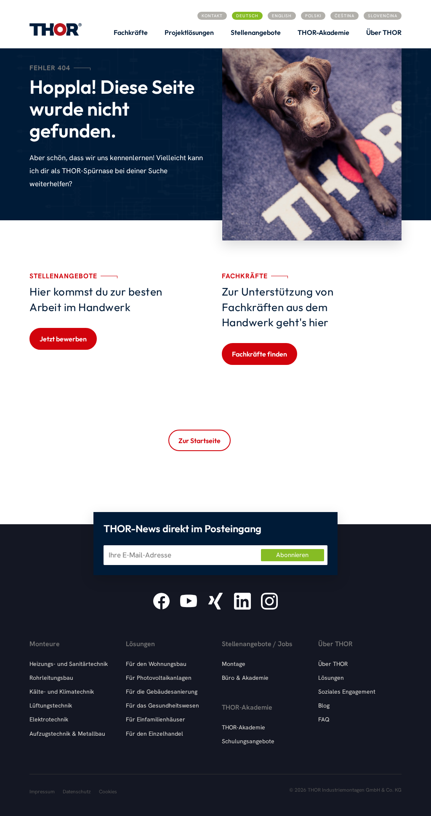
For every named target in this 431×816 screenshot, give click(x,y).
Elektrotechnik (48, 719)
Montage (233, 664)
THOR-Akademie (243, 727)
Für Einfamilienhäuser (155, 719)
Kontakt (212, 15)
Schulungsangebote (248, 741)
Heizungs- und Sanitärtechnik (68, 664)
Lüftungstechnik (50, 705)
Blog (324, 705)
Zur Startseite (199, 440)
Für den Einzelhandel (154, 733)
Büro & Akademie (245, 677)
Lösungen (331, 677)
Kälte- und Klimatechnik (61, 691)
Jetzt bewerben (63, 339)
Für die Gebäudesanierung (161, 691)
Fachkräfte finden (259, 354)
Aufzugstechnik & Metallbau (67, 733)
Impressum (42, 791)
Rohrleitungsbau (51, 677)
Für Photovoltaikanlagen (159, 677)
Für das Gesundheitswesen (162, 705)
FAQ (324, 719)
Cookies (108, 791)
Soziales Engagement (346, 691)
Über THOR (333, 664)
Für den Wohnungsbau (156, 664)
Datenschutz (77, 791)
